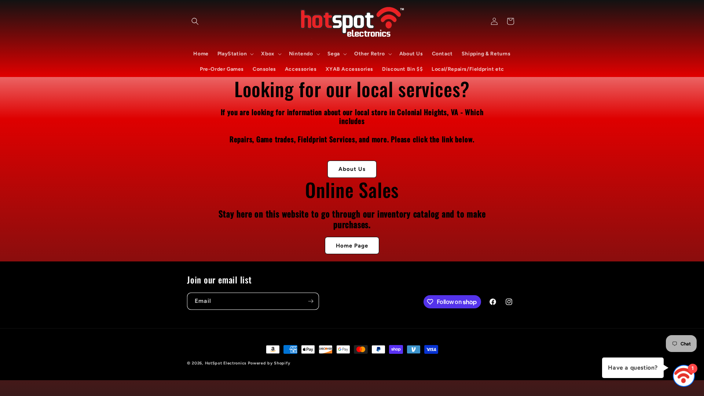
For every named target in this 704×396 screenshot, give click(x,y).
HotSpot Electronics (225, 363)
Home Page (352, 245)
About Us (352, 169)
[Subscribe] (310, 301)
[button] (195, 21)
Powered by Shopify (269, 363)
